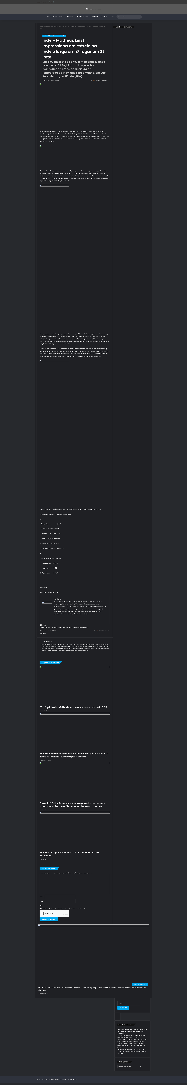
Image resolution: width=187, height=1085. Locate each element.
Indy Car (62, 36)
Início (41, 26)
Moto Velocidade (82, 17)
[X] (0, 1084)
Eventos (112, 17)
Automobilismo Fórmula (51, 26)
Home (48, 17)
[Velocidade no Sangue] (93, 9)
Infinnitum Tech (72, 1079)
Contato (104, 17)
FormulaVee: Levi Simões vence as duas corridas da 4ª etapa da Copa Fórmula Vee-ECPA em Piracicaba (132, 1031)
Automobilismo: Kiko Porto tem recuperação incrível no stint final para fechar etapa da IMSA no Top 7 (131, 1051)
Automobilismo (58, 17)
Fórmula (70, 17)
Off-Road (95, 17)
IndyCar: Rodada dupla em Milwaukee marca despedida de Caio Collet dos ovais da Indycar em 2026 (131, 1045)
